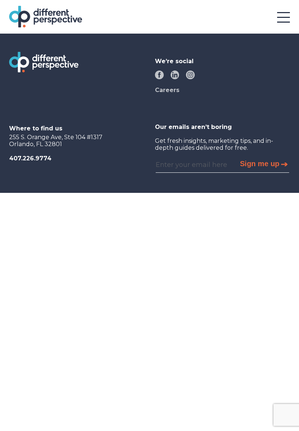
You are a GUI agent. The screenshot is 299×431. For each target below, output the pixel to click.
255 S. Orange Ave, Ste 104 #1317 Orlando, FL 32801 (55, 141)
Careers (167, 90)
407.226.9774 (30, 158)
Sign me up (259, 164)
